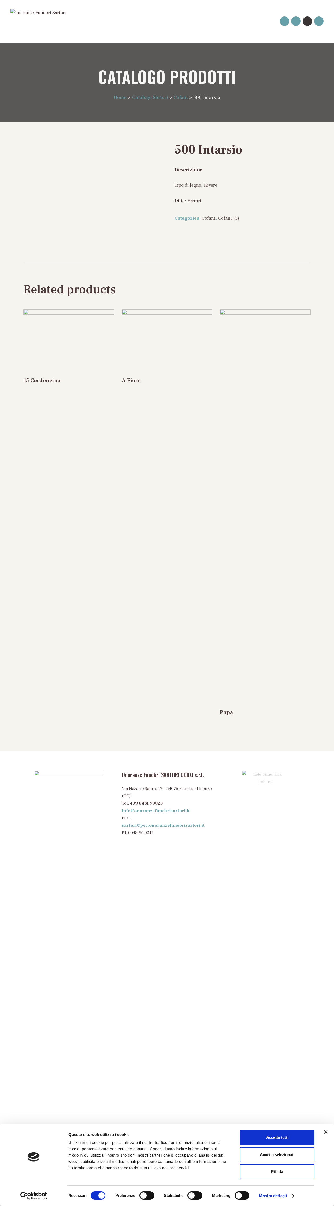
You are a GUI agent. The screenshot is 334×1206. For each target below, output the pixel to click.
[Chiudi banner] (326, 1132)
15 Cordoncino (42, 380)
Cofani (209, 218)
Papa (226, 712)
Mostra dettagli (273, 1195)
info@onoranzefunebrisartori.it (156, 811)
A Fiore (131, 380)
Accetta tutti (277, 1137)
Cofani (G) (228, 218)
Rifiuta (277, 1171)
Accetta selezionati (277, 1154)
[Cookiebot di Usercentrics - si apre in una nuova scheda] (34, 1196)
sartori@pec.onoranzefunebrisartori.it (163, 825)
